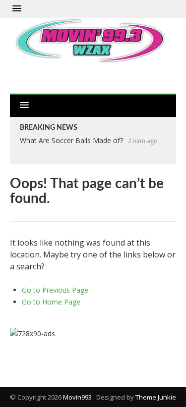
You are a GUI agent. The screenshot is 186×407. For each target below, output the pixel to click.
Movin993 (77, 397)
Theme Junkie (155, 397)
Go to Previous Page (55, 290)
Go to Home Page (51, 301)
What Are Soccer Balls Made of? (71, 140)
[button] (16, 8)
